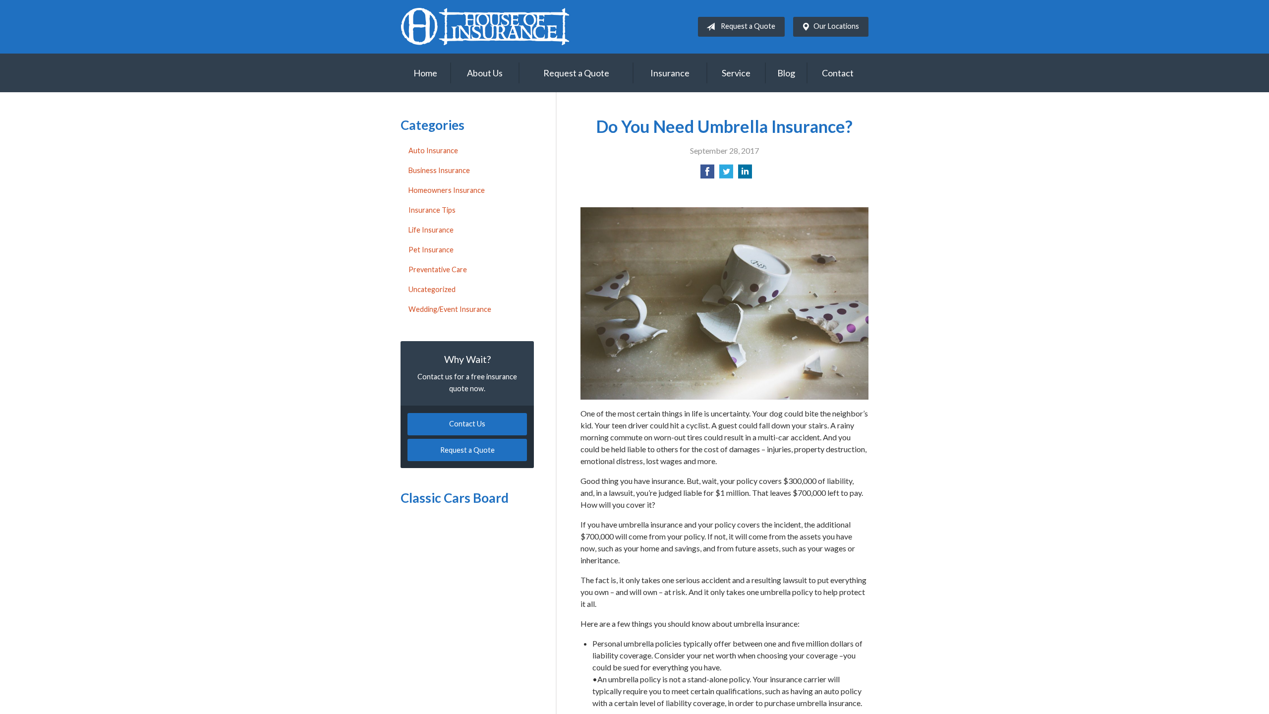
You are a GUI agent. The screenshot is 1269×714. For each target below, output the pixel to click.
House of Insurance (485, 26)
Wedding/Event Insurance (449, 309)
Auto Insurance (433, 150)
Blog (786, 72)
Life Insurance (431, 230)
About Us (485, 72)
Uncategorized (432, 289)
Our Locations (836, 26)
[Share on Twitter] (726, 174)
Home (425, 72)
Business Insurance (439, 170)
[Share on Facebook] (707, 174)
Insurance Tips (432, 210)
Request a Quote (748, 26)
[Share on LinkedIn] (745, 174)
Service (736, 72)
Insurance (670, 72)
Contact (838, 72)
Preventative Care (437, 269)
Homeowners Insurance (446, 190)
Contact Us (467, 423)
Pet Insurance (431, 249)
